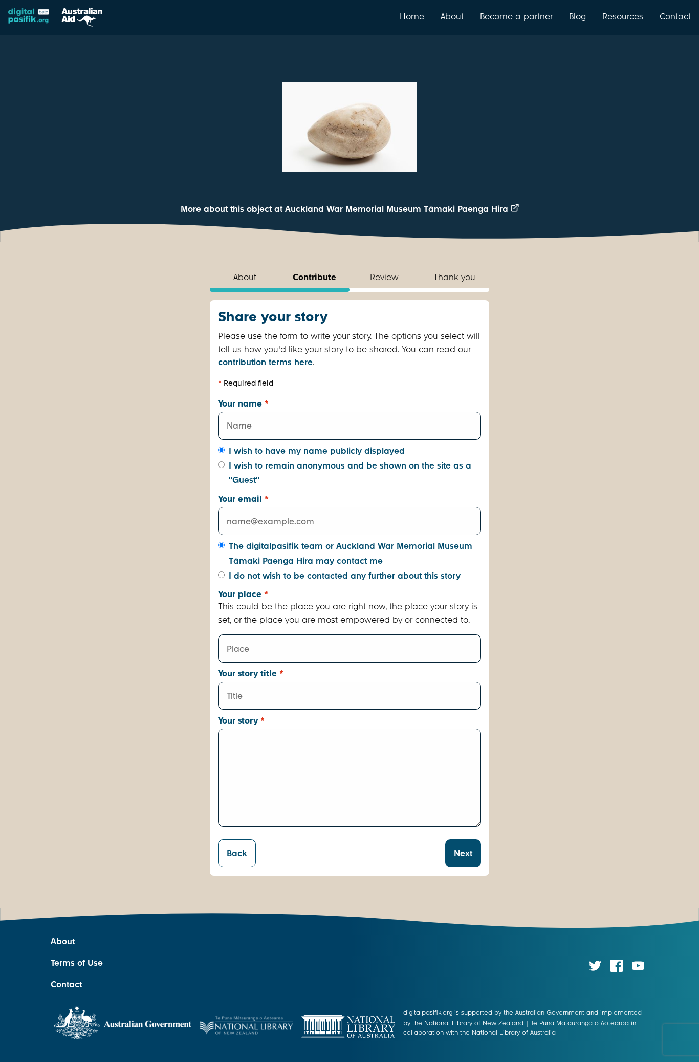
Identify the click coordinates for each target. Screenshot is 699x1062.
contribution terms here (265, 362)
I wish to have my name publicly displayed (317, 450)
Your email (243, 499)
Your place (243, 594)
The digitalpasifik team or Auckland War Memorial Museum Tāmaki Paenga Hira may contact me (350, 553)
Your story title (250, 673)
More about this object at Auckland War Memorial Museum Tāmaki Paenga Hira (346, 209)
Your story (241, 720)
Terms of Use (77, 963)
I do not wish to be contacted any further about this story (345, 575)
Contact (675, 16)
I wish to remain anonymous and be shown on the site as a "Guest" (350, 473)
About (452, 16)
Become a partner (516, 16)
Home (412, 16)
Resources (622, 16)
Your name (243, 403)
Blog (577, 16)
